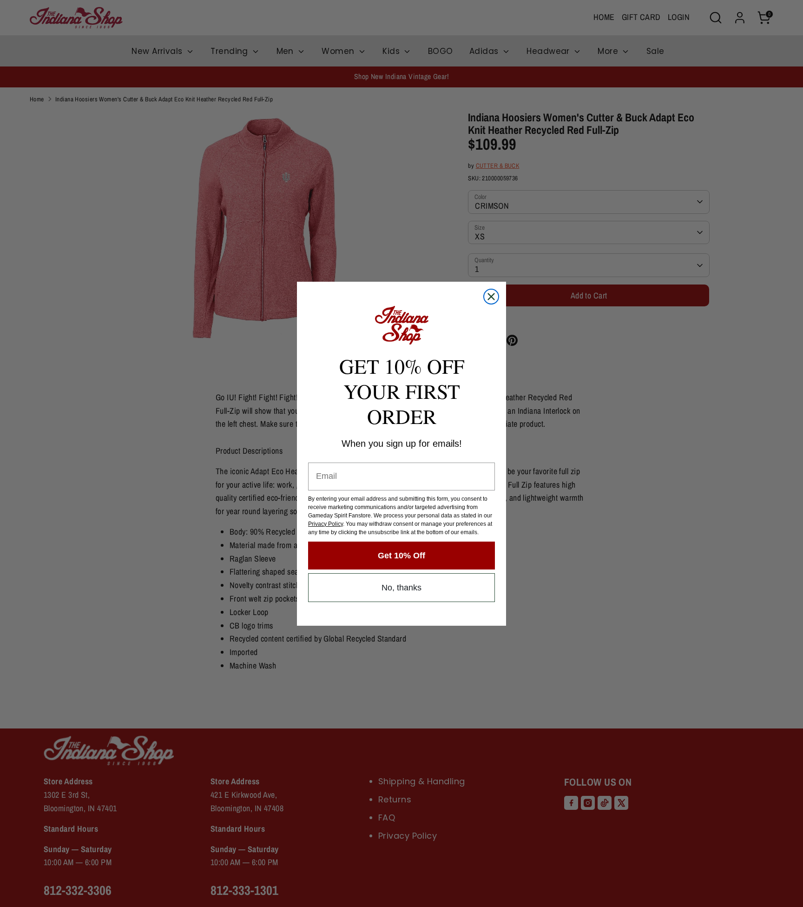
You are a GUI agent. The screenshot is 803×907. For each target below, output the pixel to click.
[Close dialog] (491, 296)
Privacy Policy (325, 524)
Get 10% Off (401, 555)
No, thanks (401, 587)
